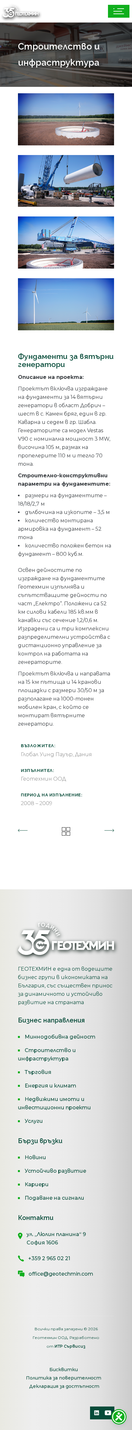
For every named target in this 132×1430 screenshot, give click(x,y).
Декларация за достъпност (64, 1386)
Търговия (38, 1072)
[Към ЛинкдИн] (96, 1413)
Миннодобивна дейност (60, 1037)
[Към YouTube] (108, 1413)
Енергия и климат (50, 1086)
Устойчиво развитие (55, 1171)
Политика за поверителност (63, 1378)
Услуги (34, 1121)
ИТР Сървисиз (70, 1346)
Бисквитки (63, 1369)
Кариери (37, 1184)
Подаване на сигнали (54, 1198)
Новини (35, 1157)
